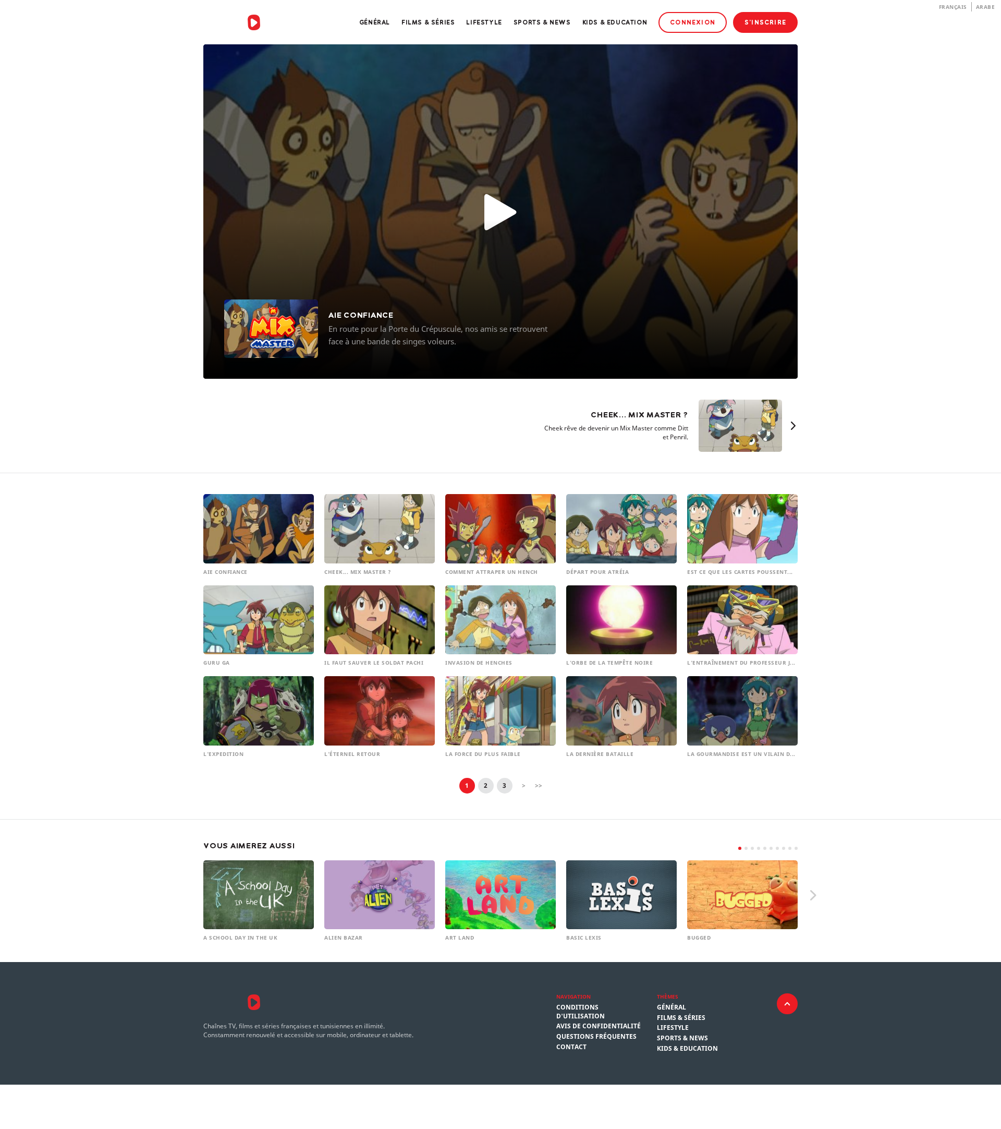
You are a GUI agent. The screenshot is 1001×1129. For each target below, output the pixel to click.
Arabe (985, 6)
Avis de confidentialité (598, 1026)
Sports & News (542, 22)
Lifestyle (484, 22)
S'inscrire (765, 22)
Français (953, 6)
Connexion (692, 22)
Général (374, 22)
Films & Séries (428, 22)
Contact (571, 1047)
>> (538, 785)
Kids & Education (615, 22)
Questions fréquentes (596, 1036)
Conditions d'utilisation (580, 1011)
